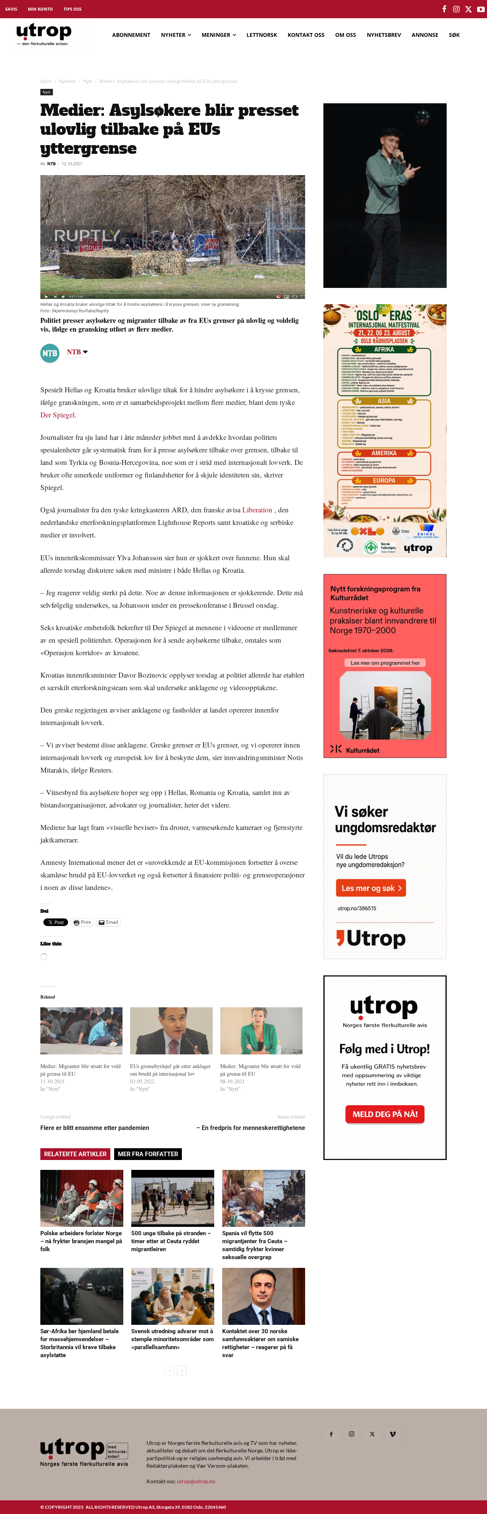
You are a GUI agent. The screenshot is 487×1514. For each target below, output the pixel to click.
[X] (372, 1434)
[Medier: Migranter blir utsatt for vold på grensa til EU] (81, 1030)
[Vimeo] (392, 1434)
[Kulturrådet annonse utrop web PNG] (385, 756)
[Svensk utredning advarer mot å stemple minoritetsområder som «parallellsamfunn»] (172, 1296)
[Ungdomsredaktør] (385, 957)
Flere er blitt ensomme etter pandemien (94, 1128)
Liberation (257, 509)
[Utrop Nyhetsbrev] (385, 1158)
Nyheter (67, 81)
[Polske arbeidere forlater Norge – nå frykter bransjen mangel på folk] (81, 1198)
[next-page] (181, 1370)
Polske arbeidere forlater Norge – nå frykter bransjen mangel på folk (81, 1241)
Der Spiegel (57, 414)
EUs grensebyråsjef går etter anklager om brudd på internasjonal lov (170, 1069)
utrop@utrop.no (196, 1481)
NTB (51, 163)
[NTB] (55, 353)
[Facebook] (331, 1434)
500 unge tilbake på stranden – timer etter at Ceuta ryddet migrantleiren (171, 1241)
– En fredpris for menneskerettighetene (250, 1128)
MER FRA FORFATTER (148, 1154)
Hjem (46, 81)
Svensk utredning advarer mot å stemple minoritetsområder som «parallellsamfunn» (172, 1339)
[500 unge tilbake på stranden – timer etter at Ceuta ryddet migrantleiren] (172, 1198)
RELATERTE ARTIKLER (75, 1154)
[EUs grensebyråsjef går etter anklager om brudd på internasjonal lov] (171, 1030)
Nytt (87, 81)
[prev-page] (169, 1370)
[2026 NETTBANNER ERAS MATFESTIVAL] (385, 555)
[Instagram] (351, 1434)
